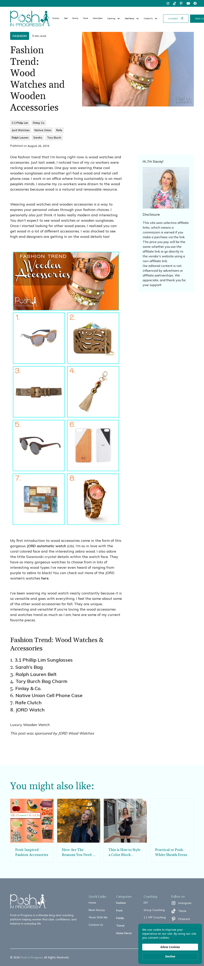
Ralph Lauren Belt (36, 674)
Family (75, 18)
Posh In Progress (32, 957)
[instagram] (168, 3)
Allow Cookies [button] (170, 947)
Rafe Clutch (28, 702)
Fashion (55, 18)
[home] (30, 18)
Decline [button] (170, 956)
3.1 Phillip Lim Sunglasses (44, 660)
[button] (114, 18)
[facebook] (195, 3)
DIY (146, 902)
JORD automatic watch (46, 546)
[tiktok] (175, 3)
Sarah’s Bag (29, 667)
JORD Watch (30, 710)
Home (92, 902)
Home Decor (98, 18)
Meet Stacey (97, 910)
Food (66, 18)
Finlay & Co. (28, 688)
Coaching (111, 18)
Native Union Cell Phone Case (49, 695)
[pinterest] (181, 3)
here (45, 578)
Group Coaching (154, 910)
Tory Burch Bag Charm (41, 681)
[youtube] (188, 3)
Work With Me (98, 917)
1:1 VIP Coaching (155, 917)
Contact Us (96, 925)
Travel (85, 18)
